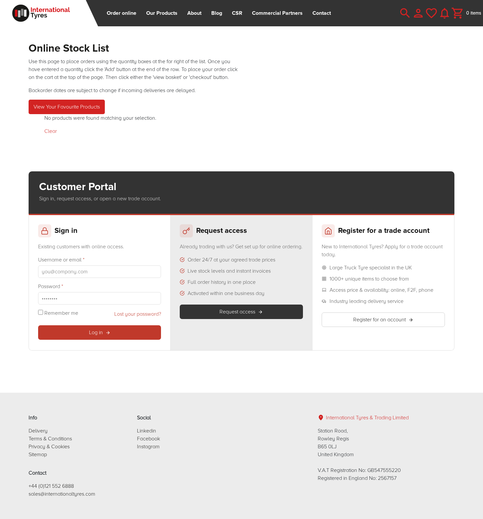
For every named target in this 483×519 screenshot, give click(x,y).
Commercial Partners (277, 13)
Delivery (38, 431)
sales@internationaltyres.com (62, 494)
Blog (216, 13)
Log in (96, 332)
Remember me (60, 313)
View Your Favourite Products (67, 107)
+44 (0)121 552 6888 (51, 486)
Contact (321, 13)
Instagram (148, 446)
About (194, 13)
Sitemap (38, 454)
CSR (237, 13)
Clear (50, 131)
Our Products (161, 13)
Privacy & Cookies (49, 446)
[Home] (49, 13)
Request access (237, 312)
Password (50, 286)
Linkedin (146, 431)
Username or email (61, 260)
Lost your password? (137, 314)
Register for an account (379, 319)
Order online (121, 13)
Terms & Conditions (50, 438)
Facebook (148, 438)
